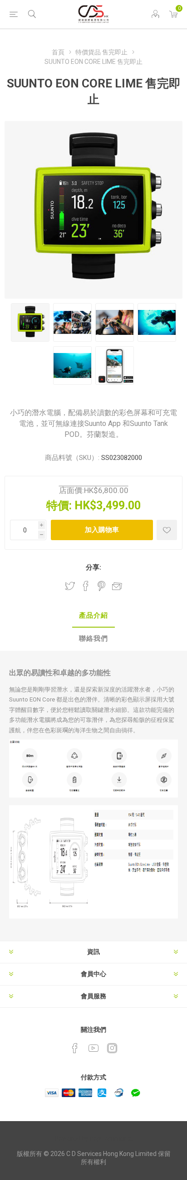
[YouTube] (93, 1048)
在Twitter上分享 (70, 586)
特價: (59, 505)
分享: (93, 567)
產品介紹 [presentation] (93, 615)
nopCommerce (111, 1138)
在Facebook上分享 (86, 586)
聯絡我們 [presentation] (93, 638)
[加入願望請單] (167, 530)
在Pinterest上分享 (101, 586)
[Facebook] (75, 1048)
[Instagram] (112, 1048)
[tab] (93, 616)
